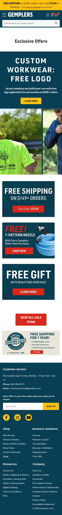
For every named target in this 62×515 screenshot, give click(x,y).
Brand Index (9, 448)
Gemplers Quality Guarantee (41, 477)
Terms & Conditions (33, 7)
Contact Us (8, 470)
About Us (37, 470)
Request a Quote (41, 439)
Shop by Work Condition (14, 444)
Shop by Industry (11, 439)
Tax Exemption (39, 444)
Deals (5, 456)
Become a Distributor (43, 448)
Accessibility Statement (43, 504)
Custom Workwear (12, 452)
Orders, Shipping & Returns (16, 475)
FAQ (5, 496)
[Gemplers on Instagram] (17, 417)
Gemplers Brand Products (45, 491)
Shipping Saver (40, 452)
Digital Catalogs (10, 487)
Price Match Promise (42, 483)
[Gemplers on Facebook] (6, 417)
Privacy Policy (39, 500)
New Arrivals (9, 435)
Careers (36, 496)
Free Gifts (37, 456)
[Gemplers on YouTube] (28, 417)
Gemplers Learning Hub (14, 479)
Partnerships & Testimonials (46, 487)
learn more (31, 100)
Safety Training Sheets (14, 483)
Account (36, 435)
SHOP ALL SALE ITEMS (31, 319)
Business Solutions (45, 428)
